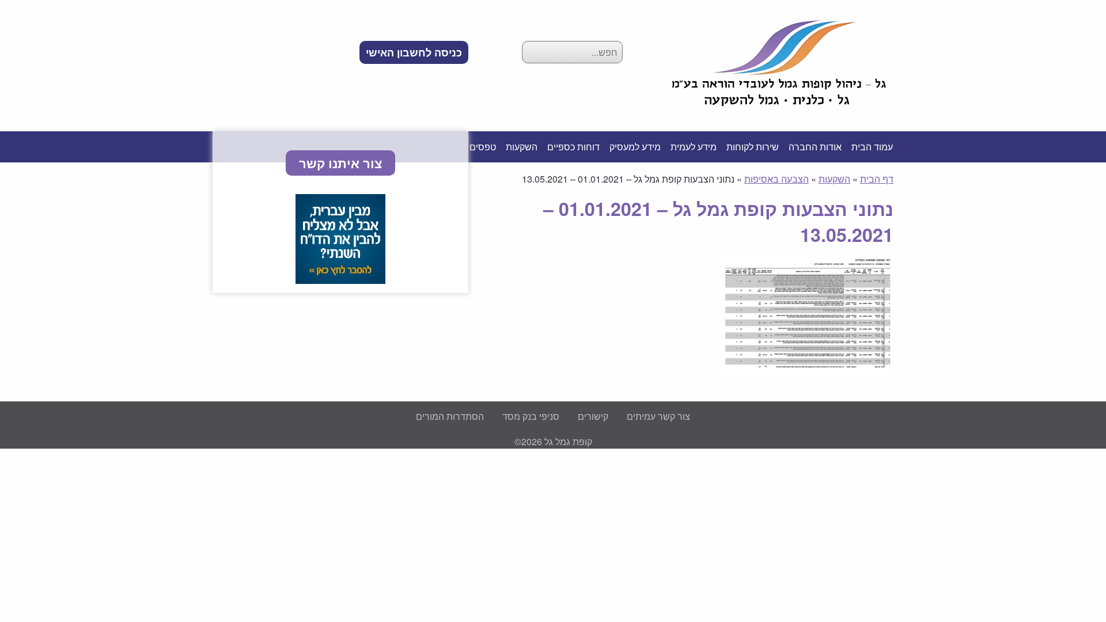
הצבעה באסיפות (776, 178)
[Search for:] (572, 52)
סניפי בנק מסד (530, 416)
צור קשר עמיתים (658, 416)
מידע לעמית (694, 146)
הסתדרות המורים (450, 416)
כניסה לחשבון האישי (414, 52)
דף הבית (876, 178)
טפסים (482, 146)
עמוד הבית (872, 146)
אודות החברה (815, 146)
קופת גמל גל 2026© (553, 441)
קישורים (593, 416)
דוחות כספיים (573, 146)
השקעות (521, 146)
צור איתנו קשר (340, 163)
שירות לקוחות (752, 146)
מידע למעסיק (635, 146)
